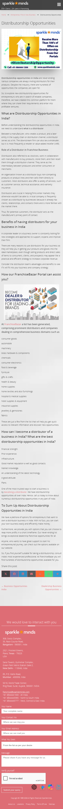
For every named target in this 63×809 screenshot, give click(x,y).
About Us (11, 804)
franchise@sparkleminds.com (16, 691)
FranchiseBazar (12, 324)
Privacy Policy (30, 804)
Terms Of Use (42, 804)
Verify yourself (7, 770)
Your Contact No (9, 717)
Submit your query (11, 790)
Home (3, 15)
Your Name (6, 706)
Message (5, 753)
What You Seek (8, 739)
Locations (20, 804)
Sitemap (52, 804)
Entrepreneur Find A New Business (23, 15)
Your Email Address (10, 728)
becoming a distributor (15, 492)
